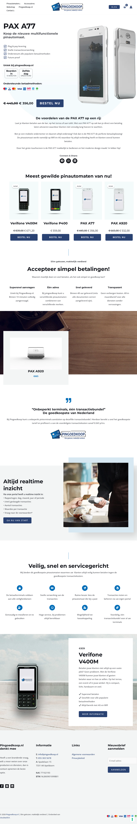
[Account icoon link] (131, 7)
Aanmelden (118, 769)
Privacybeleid (78, 758)
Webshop (11, 7)
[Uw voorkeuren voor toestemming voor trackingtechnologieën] (132, 819)
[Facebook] (2, 786)
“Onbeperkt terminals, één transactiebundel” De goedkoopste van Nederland (68, 411)
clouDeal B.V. (5, 817)
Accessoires (29, 3)
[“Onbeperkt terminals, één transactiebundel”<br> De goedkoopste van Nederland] (68, 400)
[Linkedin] (12, 786)
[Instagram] (7, 786)
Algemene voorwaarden (83, 754)
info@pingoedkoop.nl (48, 754)
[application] (19, 3)
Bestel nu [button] (50, 103)
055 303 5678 (44, 758)
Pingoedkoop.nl (26, 7)
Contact (10, 10)
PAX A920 (36, 371)
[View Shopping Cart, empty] (124, 7)
